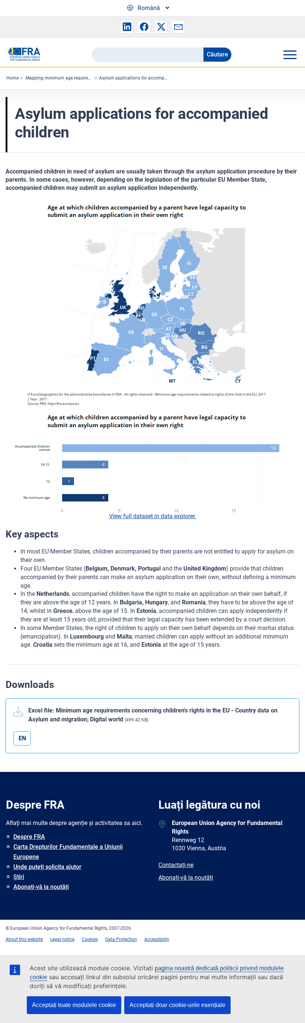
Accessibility (156, 939)
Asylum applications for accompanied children (146, 78)
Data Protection (121, 939)
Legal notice (62, 939)
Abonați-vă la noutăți (41, 886)
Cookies (90, 939)
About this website (24, 939)
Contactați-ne (175, 864)
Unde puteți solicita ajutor (47, 866)
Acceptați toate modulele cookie (74, 1005)
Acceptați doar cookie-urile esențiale (177, 1005)
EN (22, 738)
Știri (18, 876)
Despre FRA (29, 836)
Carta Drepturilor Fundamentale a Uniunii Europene (68, 851)
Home (12, 78)
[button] (127, 26)
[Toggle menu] (290, 54)
